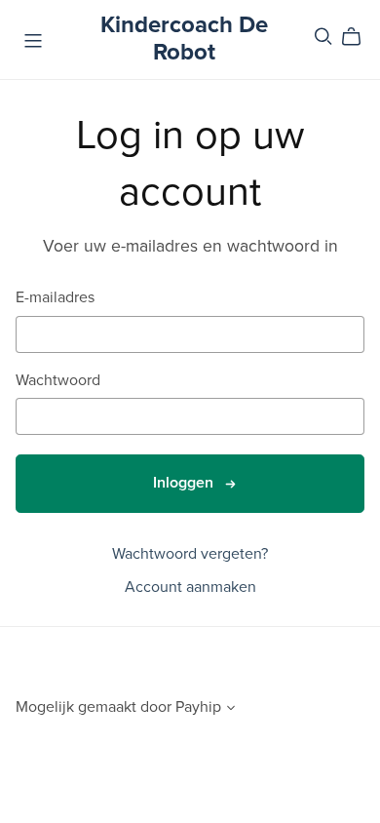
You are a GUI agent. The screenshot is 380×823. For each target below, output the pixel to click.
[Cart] (359, 37)
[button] (231, 710)
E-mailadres (55, 298)
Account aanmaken (190, 587)
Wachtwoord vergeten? (190, 554)
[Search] (323, 36)
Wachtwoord (58, 381)
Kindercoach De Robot (184, 39)
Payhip (198, 707)
